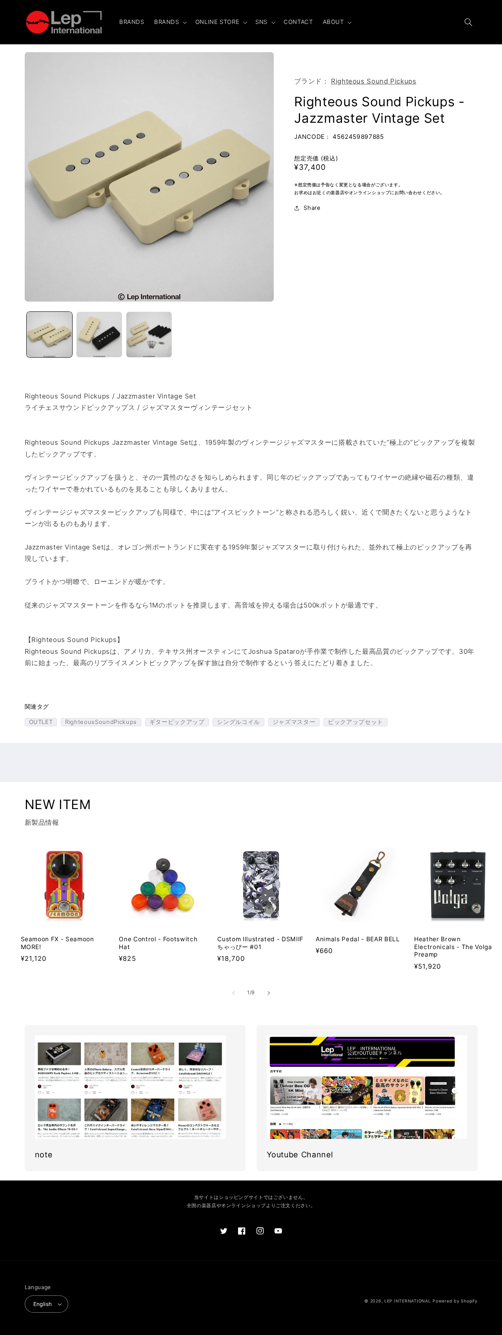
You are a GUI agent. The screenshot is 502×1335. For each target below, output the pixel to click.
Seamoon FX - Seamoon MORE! (57, 943)
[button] (169, 22)
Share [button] (312, 207)
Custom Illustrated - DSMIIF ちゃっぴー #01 (260, 943)
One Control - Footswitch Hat (158, 943)
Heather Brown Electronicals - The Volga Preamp (453, 947)
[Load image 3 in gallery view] (149, 335)
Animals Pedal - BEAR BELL (358, 939)
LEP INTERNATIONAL (407, 1301)
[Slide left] (233, 993)
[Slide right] (268, 993)
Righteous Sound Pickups (374, 81)
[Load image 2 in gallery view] (99, 335)
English (42, 1304)
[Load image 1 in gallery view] (50, 335)
